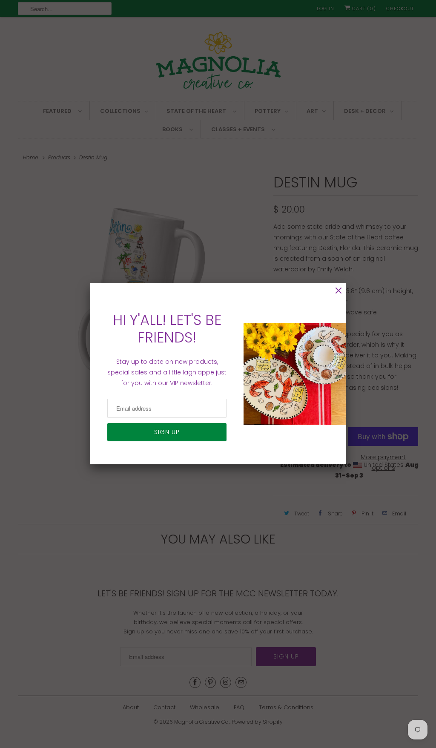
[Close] (338, 290)
